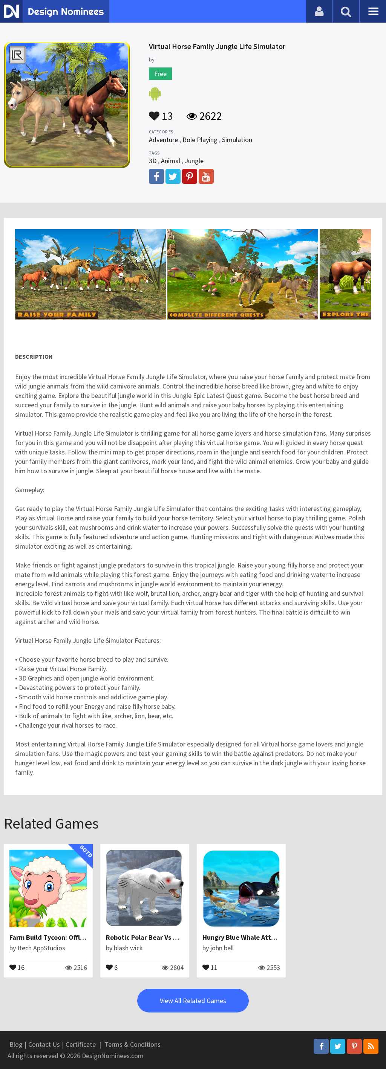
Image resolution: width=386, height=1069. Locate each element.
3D (152, 160)
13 (166, 112)
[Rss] (370, 1046)
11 (213, 967)
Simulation (237, 139)
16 (20, 967)
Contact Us (44, 1044)
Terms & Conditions (132, 1044)
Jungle (194, 160)
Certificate (81, 1044)
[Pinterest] (354, 1046)
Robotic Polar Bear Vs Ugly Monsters (161, 937)
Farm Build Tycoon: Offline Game (59, 937)
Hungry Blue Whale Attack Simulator (258, 937)
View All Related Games (193, 1000)
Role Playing (200, 139)
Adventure (163, 139)
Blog (16, 1044)
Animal (170, 160)
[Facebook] (321, 1046)
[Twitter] (337, 1046)
